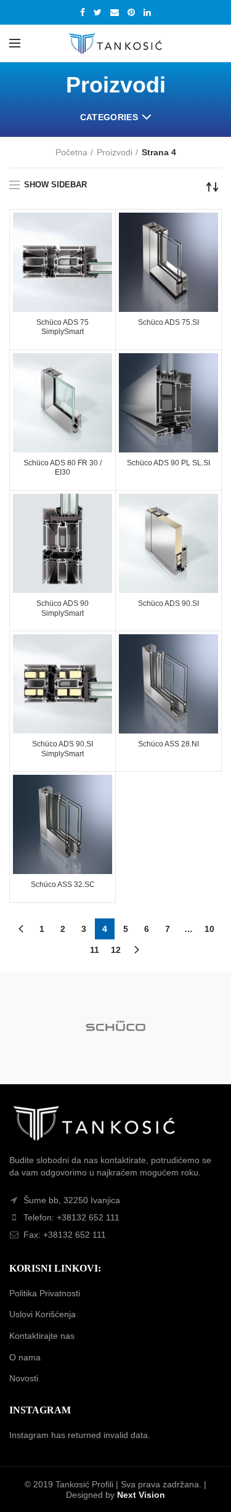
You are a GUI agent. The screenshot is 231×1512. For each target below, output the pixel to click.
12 (116, 950)
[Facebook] (82, 12)
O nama (25, 1357)
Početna (71, 152)
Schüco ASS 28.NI (168, 744)
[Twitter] (97, 12)
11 (94, 950)
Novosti (23, 1378)
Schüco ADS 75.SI (168, 322)
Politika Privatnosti (44, 1293)
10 (209, 929)
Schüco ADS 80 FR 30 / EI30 (62, 468)
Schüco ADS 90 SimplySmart (62, 608)
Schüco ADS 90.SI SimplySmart (62, 749)
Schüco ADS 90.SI (168, 603)
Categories (109, 117)
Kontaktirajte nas (42, 1336)
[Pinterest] (131, 12)
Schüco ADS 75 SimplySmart (62, 327)
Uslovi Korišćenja (42, 1314)
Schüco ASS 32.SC (63, 884)
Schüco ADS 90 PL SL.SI (168, 463)
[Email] (114, 12)
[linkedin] (147, 12)
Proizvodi (114, 152)
